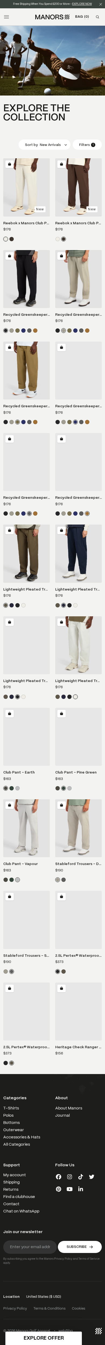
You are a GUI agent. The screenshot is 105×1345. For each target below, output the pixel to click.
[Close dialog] (100, 642)
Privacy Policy (19, 686)
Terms (25, 686)
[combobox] (9, 676)
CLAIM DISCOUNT (27, 692)
